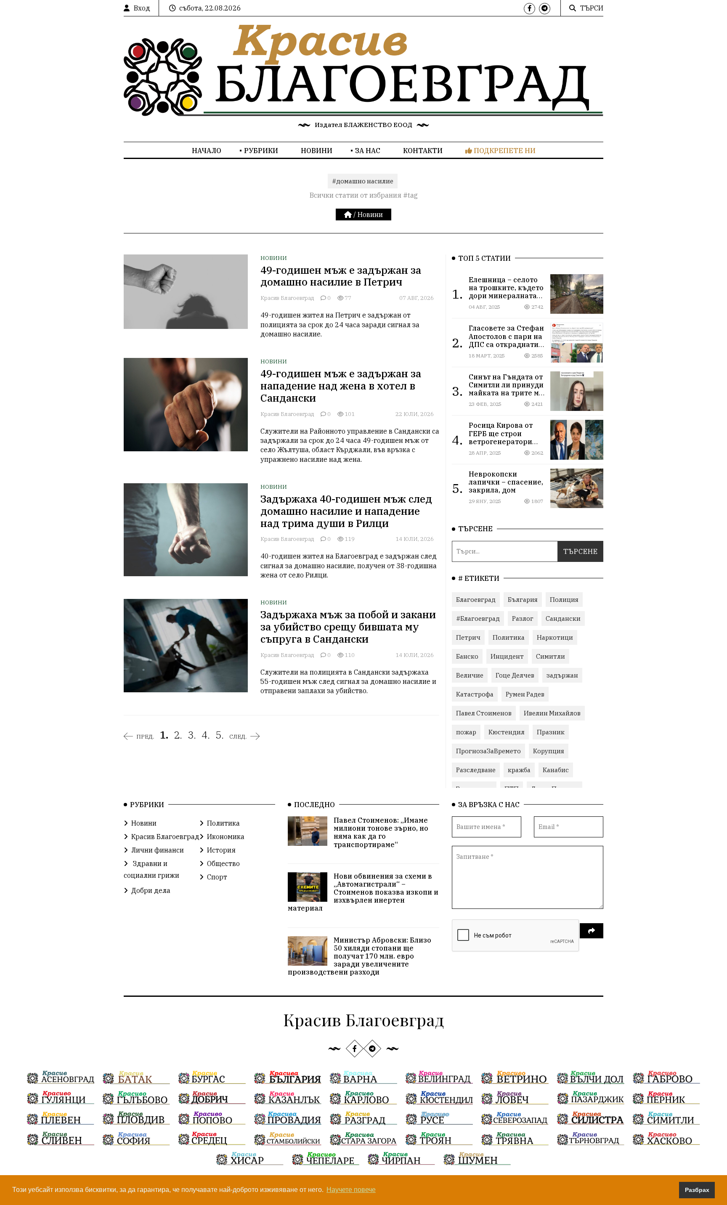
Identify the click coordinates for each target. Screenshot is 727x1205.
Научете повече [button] (351, 1189)
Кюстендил (506, 732)
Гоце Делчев (515, 675)
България (523, 600)
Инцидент (507, 656)
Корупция (548, 751)
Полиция (564, 600)
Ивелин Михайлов (552, 713)
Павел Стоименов (484, 713)
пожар (466, 732)
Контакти (423, 150)
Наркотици (555, 637)
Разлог (522, 618)
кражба (519, 770)
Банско (467, 656)
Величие (469, 675)
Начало (206, 150)
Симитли (550, 656)
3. (192, 735)
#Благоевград (478, 618)
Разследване (476, 770)
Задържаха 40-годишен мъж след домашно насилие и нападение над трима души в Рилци (346, 511)
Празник (551, 732)
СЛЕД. (238, 736)
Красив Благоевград (287, 298)
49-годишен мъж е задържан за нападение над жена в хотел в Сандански (340, 386)
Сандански (563, 618)
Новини (316, 150)
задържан (562, 675)
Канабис (556, 770)
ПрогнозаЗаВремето (488, 751)
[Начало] (348, 214)
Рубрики (261, 150)
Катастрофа (475, 694)
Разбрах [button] (697, 1189)
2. (178, 735)
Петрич (468, 637)
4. (206, 735)
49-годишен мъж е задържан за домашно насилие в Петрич (340, 276)
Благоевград (476, 600)
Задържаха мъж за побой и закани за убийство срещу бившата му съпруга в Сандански (348, 627)
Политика (509, 637)
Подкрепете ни (504, 150)
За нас (367, 150)
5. (219, 735)
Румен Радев (525, 694)
